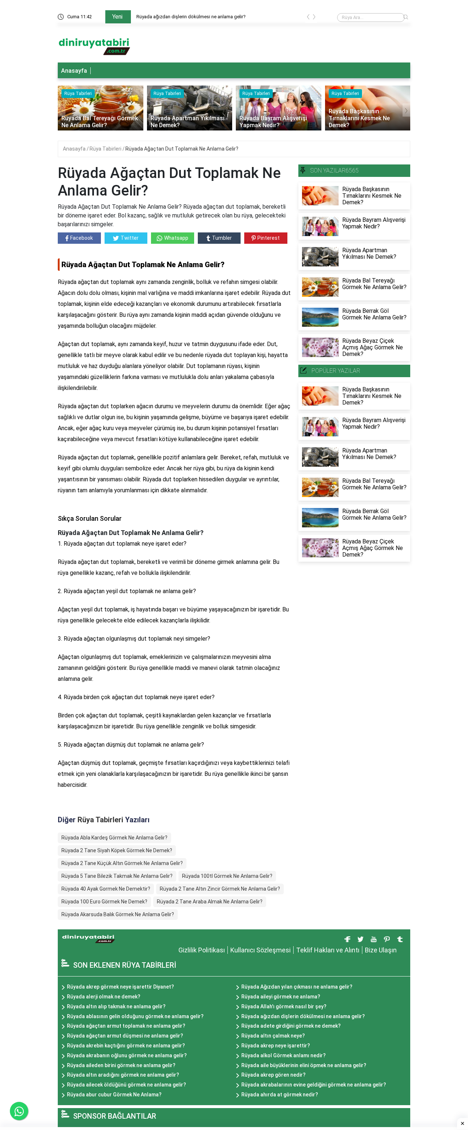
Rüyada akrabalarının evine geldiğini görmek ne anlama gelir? (313, 1085)
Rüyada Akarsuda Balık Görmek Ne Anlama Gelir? (117, 914)
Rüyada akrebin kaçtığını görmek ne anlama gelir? (126, 1046)
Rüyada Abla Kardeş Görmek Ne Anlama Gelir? (114, 838)
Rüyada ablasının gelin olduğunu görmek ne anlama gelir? (135, 1016)
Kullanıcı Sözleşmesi (260, 950)
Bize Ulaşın (381, 950)
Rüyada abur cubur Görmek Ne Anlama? (114, 1094)
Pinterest (268, 238)
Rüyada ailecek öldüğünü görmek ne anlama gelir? (126, 1085)
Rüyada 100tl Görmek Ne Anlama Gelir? (227, 876)
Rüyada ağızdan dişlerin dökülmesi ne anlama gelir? (303, 1016)
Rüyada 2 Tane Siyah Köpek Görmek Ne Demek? (116, 850)
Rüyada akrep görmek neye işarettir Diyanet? (120, 987)
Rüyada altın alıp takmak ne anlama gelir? (116, 1006)
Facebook (81, 238)
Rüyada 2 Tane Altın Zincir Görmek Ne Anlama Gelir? (220, 889)
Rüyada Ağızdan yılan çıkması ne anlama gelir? (296, 987)
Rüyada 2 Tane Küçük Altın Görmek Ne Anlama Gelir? (122, 863)
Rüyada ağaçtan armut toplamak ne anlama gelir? (188, 16)
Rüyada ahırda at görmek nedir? (279, 1094)
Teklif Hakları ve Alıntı (327, 950)
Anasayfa (74, 70)
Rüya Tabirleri (106, 149)
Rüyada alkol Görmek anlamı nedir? (283, 1055)
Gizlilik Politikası (201, 950)
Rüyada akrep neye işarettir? (275, 1046)
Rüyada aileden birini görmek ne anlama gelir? (121, 1065)
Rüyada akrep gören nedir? (273, 1075)
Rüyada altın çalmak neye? (273, 1036)
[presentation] (308, 18)
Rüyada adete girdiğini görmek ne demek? (291, 1026)
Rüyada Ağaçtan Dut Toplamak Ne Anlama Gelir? (181, 149)
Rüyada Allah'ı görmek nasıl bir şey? (284, 1006)
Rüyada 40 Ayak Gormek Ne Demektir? (105, 889)
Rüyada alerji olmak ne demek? (103, 997)
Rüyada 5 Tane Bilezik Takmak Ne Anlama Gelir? (117, 876)
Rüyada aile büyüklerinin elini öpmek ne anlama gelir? (303, 1065)
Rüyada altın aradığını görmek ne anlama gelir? (123, 1075)
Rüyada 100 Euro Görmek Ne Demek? (104, 902)
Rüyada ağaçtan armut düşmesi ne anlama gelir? (125, 1036)
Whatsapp (176, 238)
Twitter (130, 238)
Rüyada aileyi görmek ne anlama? (280, 997)
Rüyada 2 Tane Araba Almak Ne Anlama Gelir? (210, 902)
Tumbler (222, 238)
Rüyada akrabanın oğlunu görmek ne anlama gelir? (127, 1055)
